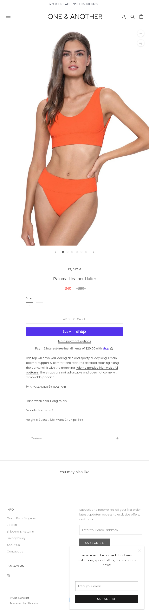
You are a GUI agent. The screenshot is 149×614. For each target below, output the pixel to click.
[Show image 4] (77, 252)
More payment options (74, 341)
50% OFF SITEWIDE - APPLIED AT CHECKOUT (74, 4)
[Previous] (55, 252)
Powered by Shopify (24, 603)
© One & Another (19, 597)
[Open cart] (141, 16)
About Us (13, 545)
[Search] (133, 16)
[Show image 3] (72, 252)
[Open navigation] (8, 16)
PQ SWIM (74, 269)
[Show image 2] (67, 252)
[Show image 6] (86, 252)
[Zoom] (140, 33)
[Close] (139, 551)
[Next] (93, 252)
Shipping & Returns (20, 531)
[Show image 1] (63, 252)
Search (12, 525)
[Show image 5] (81, 252)
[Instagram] (8, 575)
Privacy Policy (16, 538)
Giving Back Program (21, 518)
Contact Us (15, 551)
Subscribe (106, 599)
